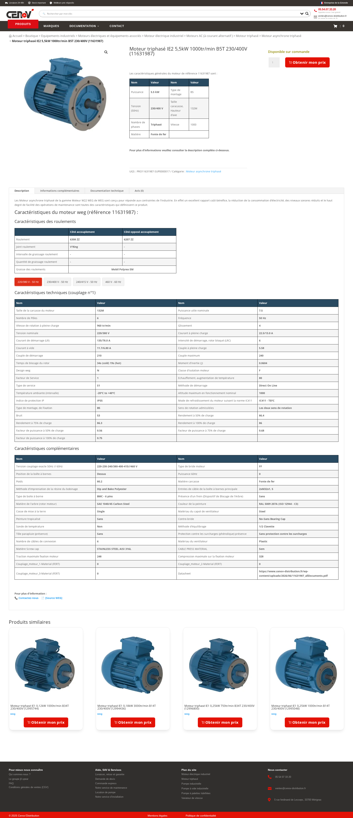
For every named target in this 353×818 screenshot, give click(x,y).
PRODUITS (23, 24)
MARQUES (51, 26)
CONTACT (117, 26)
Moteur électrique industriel (163, 36)
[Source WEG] (51, 598)
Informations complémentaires (59, 190)
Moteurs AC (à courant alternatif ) (209, 36)
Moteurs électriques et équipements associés (109, 36)
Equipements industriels (58, 36)
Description (22, 190)
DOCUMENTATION (82, 26)
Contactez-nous (26, 598)
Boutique (31, 36)
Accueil (17, 36)
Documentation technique (107, 190)
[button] (106, 52)
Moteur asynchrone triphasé (281, 36)
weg (12, 713)
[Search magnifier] (307, 13)
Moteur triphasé (247, 36)
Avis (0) (139, 190)
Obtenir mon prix (309, 62)
